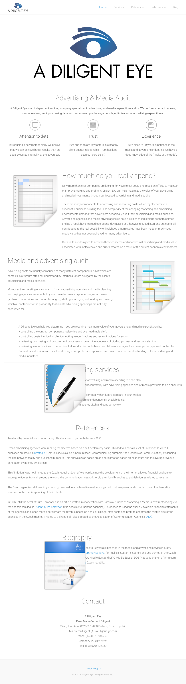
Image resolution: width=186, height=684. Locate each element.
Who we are (159, 7)
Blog (175, 7)
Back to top (92, 668)
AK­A (148, 516)
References (138, 7)
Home (102, 7)
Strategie (39, 453)
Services (119, 7)
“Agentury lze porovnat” (48, 507)
